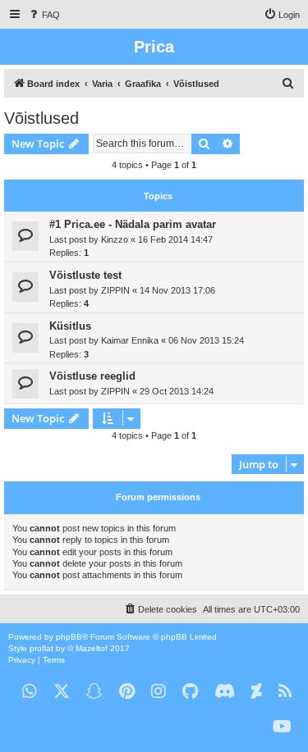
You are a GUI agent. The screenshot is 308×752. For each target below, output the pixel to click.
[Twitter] (61, 691)
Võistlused (41, 118)
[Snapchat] (94, 691)
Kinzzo (114, 239)
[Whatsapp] (29, 691)
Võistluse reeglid (92, 376)
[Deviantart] (256, 691)
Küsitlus (70, 326)
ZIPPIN (115, 290)
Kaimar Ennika (130, 340)
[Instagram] (158, 691)
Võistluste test (85, 275)
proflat (41, 648)
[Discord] (224, 691)
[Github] (190, 691)
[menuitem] (43, 15)
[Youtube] (282, 727)
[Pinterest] (127, 691)
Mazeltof (92, 648)
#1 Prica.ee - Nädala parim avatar (132, 224)
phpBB (69, 636)
